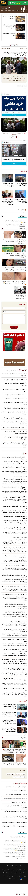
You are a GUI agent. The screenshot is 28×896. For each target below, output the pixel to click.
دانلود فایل (13, 137)
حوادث (9, 10)
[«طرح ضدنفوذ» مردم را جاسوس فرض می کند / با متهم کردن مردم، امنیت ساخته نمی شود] (22, 730)
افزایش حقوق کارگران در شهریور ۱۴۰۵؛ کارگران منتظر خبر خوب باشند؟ (9, 706)
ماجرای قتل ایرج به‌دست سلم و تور (9, 34)
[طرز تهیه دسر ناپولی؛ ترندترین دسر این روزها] (20, 19)
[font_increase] (25, 86)
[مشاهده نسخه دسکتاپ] (6, 8)
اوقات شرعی (14, 873)
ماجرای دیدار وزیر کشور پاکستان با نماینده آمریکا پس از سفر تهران (15, 650)
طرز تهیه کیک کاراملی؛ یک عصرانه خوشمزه (15, 395)
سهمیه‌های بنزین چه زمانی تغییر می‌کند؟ (15, 566)
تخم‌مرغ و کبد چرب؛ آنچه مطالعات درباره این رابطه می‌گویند (14, 826)
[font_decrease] (18, 86)
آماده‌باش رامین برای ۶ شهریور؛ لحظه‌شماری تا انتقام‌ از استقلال (15, 631)
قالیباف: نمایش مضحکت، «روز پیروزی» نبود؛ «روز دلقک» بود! (14, 458)
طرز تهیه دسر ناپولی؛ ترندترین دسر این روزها (9, 17)
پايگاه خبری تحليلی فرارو (11, 876)
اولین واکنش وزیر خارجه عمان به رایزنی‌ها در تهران (13, 587)
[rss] (20, 866)
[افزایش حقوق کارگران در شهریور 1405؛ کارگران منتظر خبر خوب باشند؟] (22, 707)
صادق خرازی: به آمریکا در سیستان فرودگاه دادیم (14, 595)
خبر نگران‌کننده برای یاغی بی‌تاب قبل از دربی (15, 604)
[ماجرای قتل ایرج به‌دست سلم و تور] (20, 36)
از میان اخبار (23, 171)
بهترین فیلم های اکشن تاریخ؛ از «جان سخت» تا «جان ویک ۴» (15, 488)
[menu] (2, 8)
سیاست (17, 10)
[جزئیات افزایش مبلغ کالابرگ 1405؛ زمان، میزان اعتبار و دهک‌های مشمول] (20, 27)
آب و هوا (8, 873)
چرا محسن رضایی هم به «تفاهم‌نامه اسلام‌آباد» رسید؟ (15, 680)
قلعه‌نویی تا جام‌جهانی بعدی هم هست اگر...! (14, 548)
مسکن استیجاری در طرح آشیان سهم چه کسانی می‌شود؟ (15, 517)
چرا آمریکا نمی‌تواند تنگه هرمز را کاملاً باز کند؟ (14, 408)
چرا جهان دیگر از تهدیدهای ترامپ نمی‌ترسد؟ (14, 418)
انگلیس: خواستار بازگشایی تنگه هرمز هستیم (15, 399)
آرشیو (13, 870)
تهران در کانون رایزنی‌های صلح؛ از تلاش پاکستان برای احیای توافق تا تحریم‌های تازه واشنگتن (7, 202)
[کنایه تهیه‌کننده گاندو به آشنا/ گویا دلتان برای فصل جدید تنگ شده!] (21, 194)
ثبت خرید (14, 164)
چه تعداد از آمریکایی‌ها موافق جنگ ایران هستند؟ (21, 184)
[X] (16, 866)
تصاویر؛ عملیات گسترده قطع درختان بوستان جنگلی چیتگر (14, 507)
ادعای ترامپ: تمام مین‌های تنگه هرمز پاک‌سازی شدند (15, 641)
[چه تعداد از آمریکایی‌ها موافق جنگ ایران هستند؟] (21, 178)
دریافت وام (14, 115)
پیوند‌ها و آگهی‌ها (6, 870)
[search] (9, 8)
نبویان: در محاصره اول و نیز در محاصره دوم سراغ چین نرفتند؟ (15, 812)
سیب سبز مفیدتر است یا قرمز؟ (18, 622)
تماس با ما (18, 870)
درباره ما (24, 870)
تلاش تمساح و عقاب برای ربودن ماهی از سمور (13, 428)
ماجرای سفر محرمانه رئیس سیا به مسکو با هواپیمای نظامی (16, 557)
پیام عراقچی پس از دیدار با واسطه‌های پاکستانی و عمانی (14, 468)
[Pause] (3, 156)
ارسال (14, 327)
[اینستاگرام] (12, 866)
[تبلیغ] (14, 3)
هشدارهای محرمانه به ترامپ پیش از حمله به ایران (13, 659)
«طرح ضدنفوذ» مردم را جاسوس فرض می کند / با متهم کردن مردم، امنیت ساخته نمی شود (9, 729)
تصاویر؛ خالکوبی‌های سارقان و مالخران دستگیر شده (15, 690)
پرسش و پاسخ (22, 873)
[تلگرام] (7, 866)
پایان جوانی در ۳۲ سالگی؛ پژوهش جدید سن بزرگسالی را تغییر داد (15, 529)
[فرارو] (23, 9)
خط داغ (25, 454)
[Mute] (5, 156)
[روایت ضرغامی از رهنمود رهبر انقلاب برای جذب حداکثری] (7, 178)
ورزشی (13, 10)
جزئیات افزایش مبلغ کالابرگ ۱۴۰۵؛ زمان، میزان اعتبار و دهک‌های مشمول (9, 26)
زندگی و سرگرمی (3, 10)
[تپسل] (2, 94)
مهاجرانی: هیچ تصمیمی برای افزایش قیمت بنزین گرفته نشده (14, 576)
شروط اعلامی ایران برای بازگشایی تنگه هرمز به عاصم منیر (15, 670)
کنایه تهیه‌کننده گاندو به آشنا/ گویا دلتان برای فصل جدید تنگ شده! (21, 201)
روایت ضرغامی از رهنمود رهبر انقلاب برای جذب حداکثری (8, 185)
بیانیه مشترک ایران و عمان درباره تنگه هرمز (15, 612)
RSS (4, 873)
